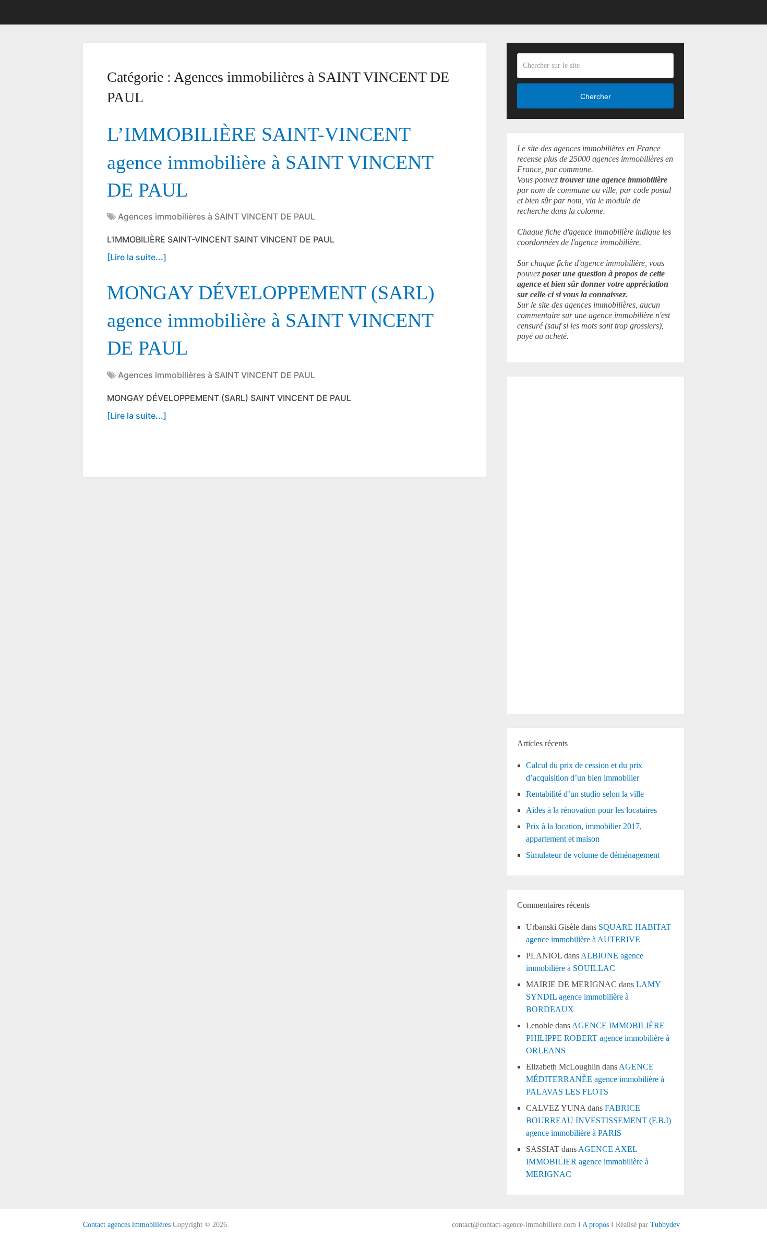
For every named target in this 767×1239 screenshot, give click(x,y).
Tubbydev (665, 1225)
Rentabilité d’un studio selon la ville (585, 793)
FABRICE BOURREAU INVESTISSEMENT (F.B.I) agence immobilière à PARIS (598, 1120)
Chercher (595, 96)
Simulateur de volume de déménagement (593, 855)
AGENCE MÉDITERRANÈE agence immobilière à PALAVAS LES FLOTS (595, 1079)
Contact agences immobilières (127, 1225)
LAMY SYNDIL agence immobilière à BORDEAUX (593, 997)
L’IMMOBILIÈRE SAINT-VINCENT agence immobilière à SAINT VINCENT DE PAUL (270, 161)
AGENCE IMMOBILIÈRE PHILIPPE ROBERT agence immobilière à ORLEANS (597, 1038)
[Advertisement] (548, 543)
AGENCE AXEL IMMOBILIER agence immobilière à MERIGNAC (587, 1162)
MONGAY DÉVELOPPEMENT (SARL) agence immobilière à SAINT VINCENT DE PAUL (271, 320)
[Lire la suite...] (136, 257)
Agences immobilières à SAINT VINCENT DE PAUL (216, 216)
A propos (595, 1225)
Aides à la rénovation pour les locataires (591, 810)
